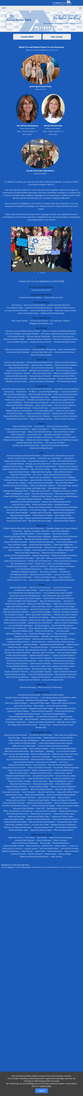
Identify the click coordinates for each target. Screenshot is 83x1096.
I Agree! (41, 1091)
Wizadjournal (10, 867)
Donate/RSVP (27, 37)
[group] (41, 21)
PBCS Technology (26, 867)
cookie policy (45, 1086)
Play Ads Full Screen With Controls (20, 864)
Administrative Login (6, 864)
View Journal (56, 37)
